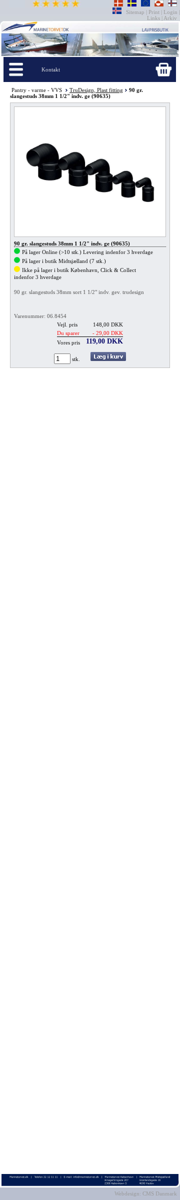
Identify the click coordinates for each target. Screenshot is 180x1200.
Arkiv (170, 18)
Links (154, 18)
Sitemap (136, 12)
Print (154, 12)
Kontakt (51, 69)
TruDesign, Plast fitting (96, 90)
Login (170, 12)
